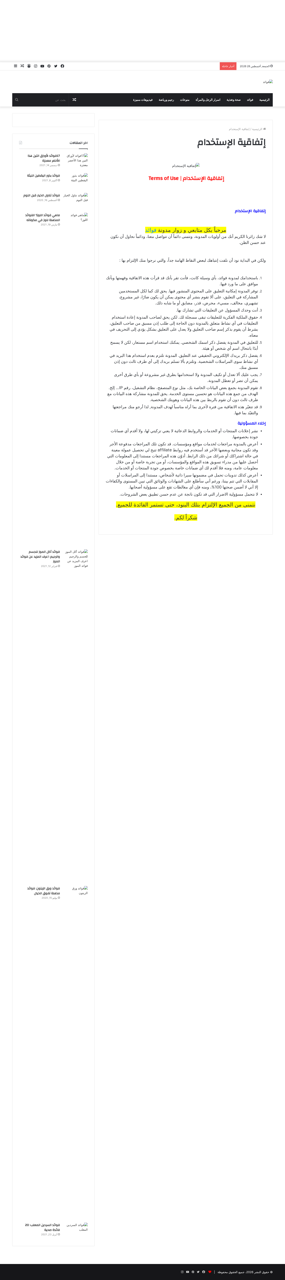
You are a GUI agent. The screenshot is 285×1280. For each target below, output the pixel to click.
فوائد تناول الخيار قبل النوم (41, 195)
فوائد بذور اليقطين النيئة (43, 176)
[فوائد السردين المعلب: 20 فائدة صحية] (75, 1231)
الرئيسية (264, 99)
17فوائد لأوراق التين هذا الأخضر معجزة (44, 158)
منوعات (184, 99)
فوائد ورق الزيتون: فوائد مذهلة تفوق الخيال (43, 891)
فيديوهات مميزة (143, 99)
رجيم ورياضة (166, 99)
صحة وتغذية (234, 99)
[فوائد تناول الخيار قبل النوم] (75, 201)
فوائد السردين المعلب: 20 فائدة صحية (42, 1227)
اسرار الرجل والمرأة (208, 99)
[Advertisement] (142, 31)
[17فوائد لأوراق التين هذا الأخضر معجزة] (75, 161)
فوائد (250, 99)
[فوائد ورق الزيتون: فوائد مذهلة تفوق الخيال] (75, 1053)
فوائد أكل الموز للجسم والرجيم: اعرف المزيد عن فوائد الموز (40, 556)
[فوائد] (268, 81)
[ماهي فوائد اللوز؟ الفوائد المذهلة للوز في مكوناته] (75, 379)
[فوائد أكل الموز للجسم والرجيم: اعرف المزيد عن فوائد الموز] (75, 716)
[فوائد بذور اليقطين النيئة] (75, 181)
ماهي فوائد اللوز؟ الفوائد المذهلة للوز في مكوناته (42, 217)
